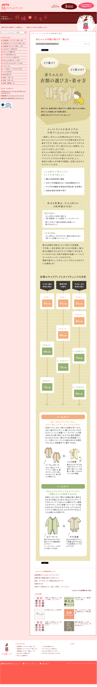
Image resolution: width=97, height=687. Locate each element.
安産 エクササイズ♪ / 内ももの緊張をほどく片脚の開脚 (83, 611)
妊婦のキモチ (38, 584)
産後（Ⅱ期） (7, 80)
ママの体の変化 (7, 54)
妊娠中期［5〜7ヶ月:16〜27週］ (12, 43)
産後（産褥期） (7, 83)
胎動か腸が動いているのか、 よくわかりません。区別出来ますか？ (83, 623)
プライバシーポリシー (31, 663)
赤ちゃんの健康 (7, 52)
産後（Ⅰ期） (7, 77)
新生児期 (6, 74)
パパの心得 (6, 71)
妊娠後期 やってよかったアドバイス (12, 95)
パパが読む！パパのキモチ (11, 69)
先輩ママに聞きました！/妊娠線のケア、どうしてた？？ (53, 623)
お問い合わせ (45, 663)
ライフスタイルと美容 (9, 57)
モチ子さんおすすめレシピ (11, 63)
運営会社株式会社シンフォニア (11, 663)
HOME (32, 33)
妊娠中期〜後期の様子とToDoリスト (12, 98)
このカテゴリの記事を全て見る (81, 590)
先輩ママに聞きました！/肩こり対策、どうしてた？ (52, 587)
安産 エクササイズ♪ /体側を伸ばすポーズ (48, 581)
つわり (5, 66)
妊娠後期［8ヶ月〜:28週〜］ (11, 46)
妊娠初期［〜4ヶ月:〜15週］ (11, 40)
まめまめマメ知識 (8, 49)
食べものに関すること (9, 60)
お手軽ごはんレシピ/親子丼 (53, 610)
